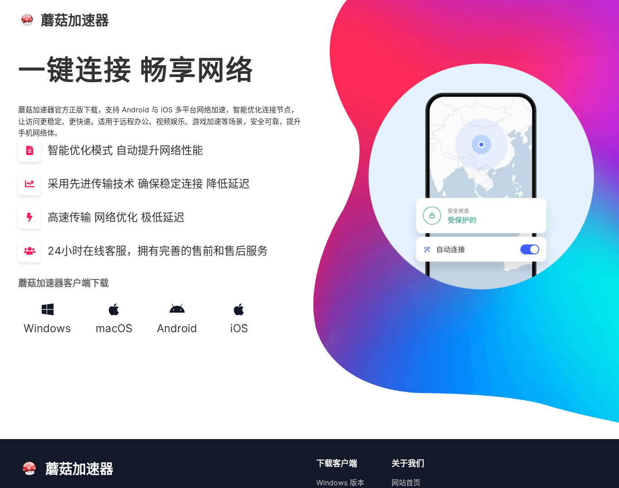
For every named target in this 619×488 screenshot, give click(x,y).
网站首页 (406, 482)
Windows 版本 (340, 482)
